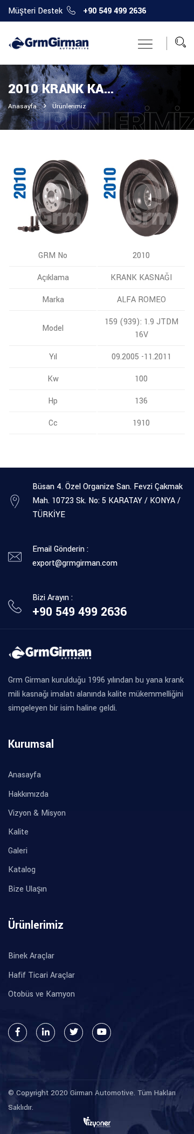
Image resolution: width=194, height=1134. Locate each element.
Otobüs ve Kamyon (41, 994)
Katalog (22, 869)
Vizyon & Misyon (37, 813)
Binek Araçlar (31, 956)
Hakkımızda (28, 794)
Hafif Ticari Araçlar (41, 975)
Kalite (18, 832)
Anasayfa (22, 106)
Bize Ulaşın (27, 889)
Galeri (17, 851)
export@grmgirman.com (74, 563)
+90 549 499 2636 (114, 11)
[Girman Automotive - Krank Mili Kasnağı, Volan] (48, 43)
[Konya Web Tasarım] (97, 1121)
